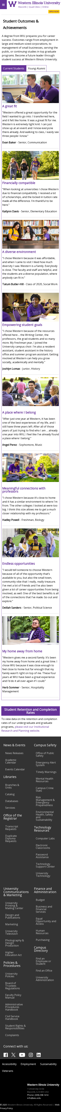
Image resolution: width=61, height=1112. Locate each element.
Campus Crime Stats (45, 789)
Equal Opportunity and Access (46, 921)
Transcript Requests (11, 828)
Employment (28, 1064)
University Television (11, 932)
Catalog (10, 794)
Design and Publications (12, 916)
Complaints (12, 1035)
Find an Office (44, 970)
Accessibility (9, 1064)
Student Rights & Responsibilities (15, 1027)
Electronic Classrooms (43, 846)
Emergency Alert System (46, 764)
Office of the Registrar (12, 817)
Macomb (22, 6)
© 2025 (3, 1104)
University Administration (45, 979)
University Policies (11, 975)
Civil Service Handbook (12, 1017)
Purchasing (43, 940)
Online (45, 6)
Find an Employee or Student (43, 961)
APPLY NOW (54, 11)
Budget (40, 900)
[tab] (13, 68)
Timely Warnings (46, 772)
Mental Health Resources (44, 780)
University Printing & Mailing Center (14, 905)
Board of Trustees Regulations (12, 985)
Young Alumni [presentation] (36, 68)
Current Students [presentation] (13, 68)
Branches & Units (12, 786)
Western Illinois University (39, 3)
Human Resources (42, 932)
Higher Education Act (13, 954)
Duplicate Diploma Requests (11, 838)
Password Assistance (42, 856)
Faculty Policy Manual (13, 996)
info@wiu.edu (34, 1098)
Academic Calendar (10, 761)
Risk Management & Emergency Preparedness (45, 801)
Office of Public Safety (45, 754)
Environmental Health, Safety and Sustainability (45, 816)
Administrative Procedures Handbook (14, 1007)
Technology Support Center (45, 865)
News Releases (14, 753)
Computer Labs (45, 838)
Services (10, 807)
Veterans (7, 1071)
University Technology (43, 874)
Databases (11, 801)
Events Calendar (15, 769)
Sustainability (48, 1064)
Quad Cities (34, 6)
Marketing (11, 924)
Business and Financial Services (44, 909)
